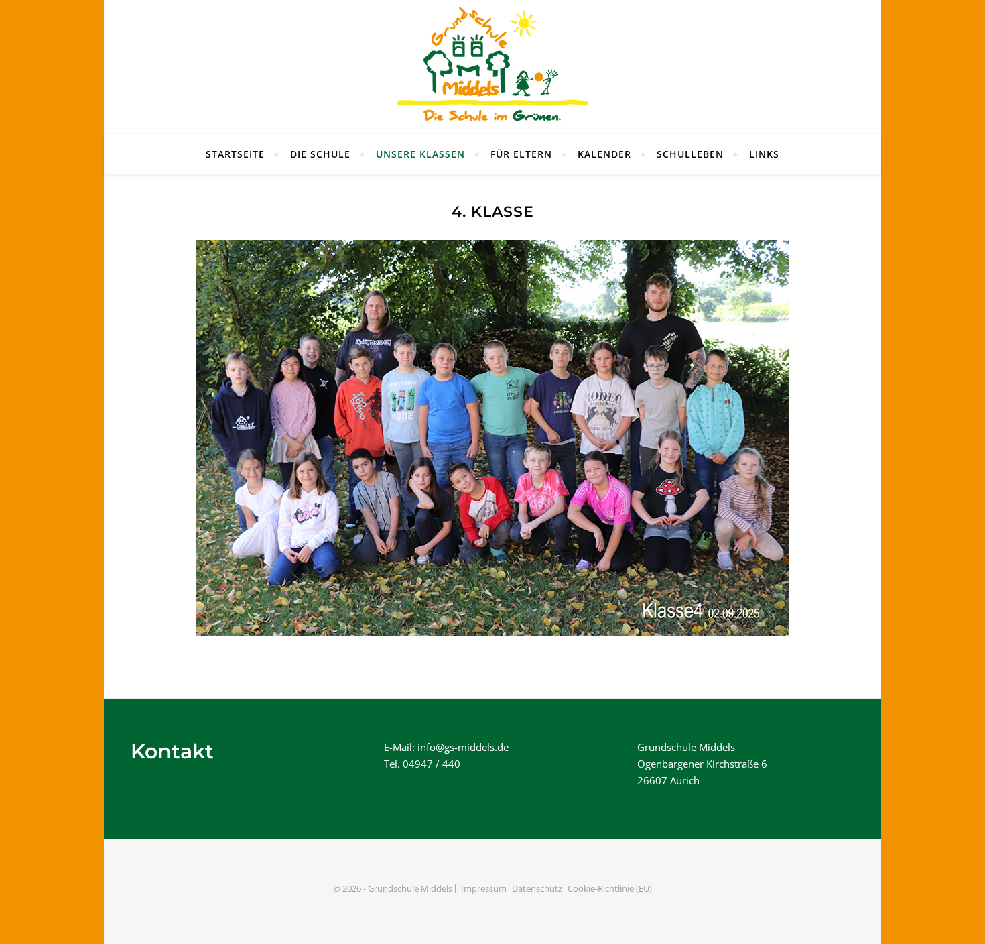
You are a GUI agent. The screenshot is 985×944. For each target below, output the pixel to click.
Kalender (604, 154)
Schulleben (690, 154)
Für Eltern (521, 154)
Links (764, 154)
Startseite (235, 154)
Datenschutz (537, 888)
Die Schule (320, 154)
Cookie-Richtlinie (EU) (610, 888)
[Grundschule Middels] (492, 67)
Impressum (484, 888)
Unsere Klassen (420, 154)
